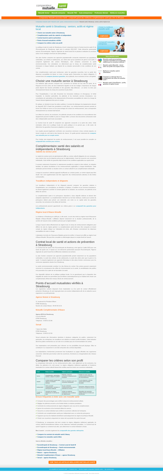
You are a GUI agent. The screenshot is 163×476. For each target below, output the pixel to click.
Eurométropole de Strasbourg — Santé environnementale (56, 447)
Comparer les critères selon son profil (49, 43)
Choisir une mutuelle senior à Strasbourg (51, 33)
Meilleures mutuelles (117, 13)
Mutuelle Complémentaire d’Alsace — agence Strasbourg (56, 455)
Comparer (104, 36)
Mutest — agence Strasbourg (47, 452)
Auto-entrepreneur (85, 13)
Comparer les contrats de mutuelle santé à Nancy (53, 434)
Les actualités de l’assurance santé (58, 469)
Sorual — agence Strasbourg (46, 457)
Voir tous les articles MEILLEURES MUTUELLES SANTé (72, 462)
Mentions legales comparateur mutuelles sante (91, 469)
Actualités (81, 16)
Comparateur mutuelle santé (43, 21)
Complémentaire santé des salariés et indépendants (54, 35)
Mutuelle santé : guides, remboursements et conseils (65, 21)
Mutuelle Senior (43, 13)
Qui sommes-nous (109, 469)
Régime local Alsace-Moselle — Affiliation (51, 450)
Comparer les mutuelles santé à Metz (49, 437)
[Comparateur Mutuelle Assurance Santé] (52, 6)
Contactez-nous (73, 469)
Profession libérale (101, 13)
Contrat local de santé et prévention (49, 38)
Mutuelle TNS (72, 13)
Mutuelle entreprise (58, 13)
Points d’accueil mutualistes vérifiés (49, 40)
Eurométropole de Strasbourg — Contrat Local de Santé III (56, 445)
